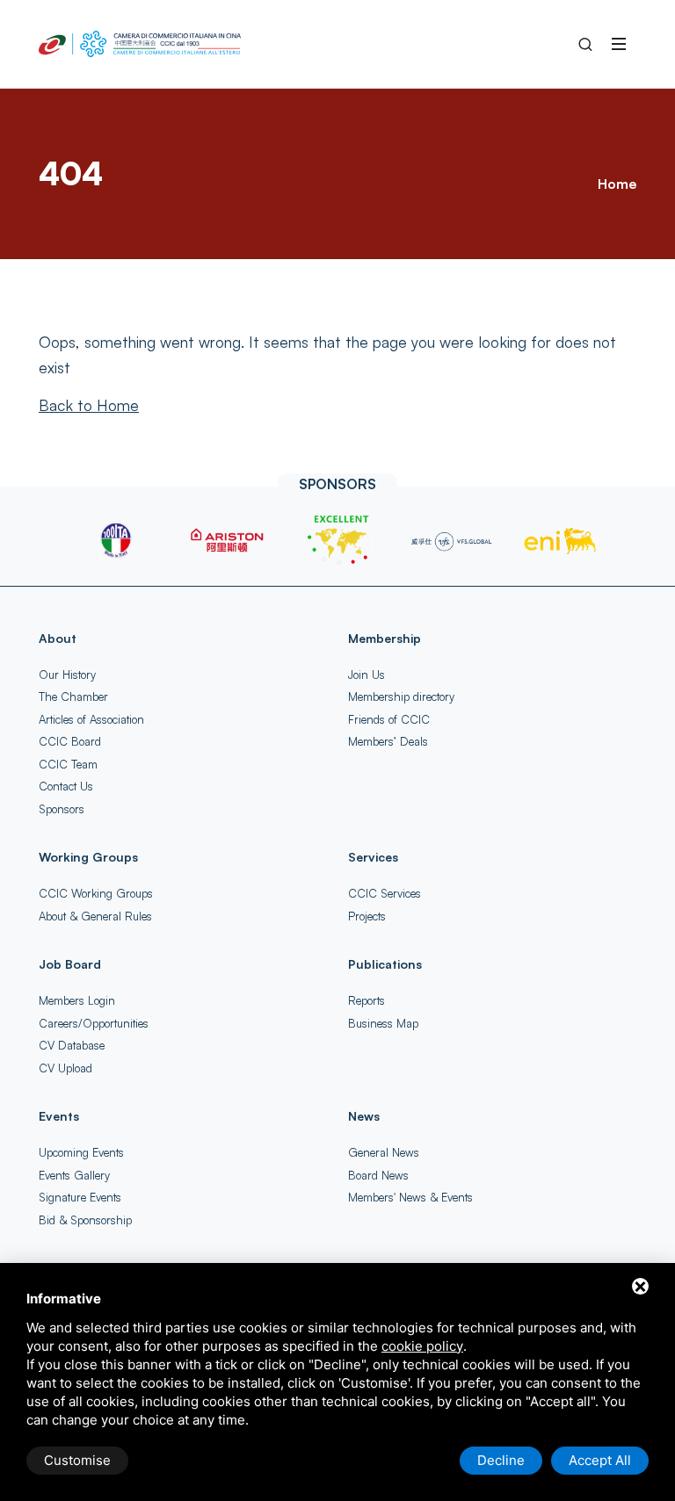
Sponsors (61, 809)
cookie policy (422, 1346)
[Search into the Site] (585, 44)
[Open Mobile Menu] (619, 44)
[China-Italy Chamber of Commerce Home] (140, 44)
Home (617, 183)
